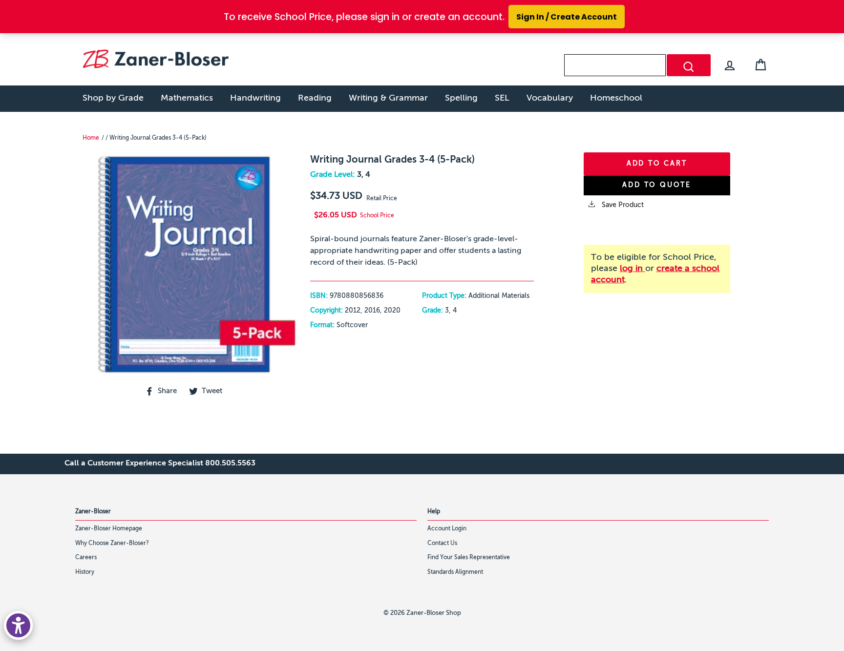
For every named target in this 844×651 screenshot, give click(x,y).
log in (632, 268)
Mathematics (187, 98)
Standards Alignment (455, 572)
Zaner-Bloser (93, 512)
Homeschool (616, 98)
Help (433, 512)
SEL (502, 98)
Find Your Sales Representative (468, 558)
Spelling (461, 98)
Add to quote (656, 185)
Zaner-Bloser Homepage (108, 529)
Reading (315, 98)
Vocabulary (550, 98)
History (84, 572)
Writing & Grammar (388, 98)
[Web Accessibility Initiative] (18, 625)
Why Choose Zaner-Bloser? (112, 543)
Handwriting (255, 98)
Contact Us (442, 543)
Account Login (446, 529)
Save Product (622, 205)
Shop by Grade (113, 98)
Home (91, 138)
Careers (86, 558)
